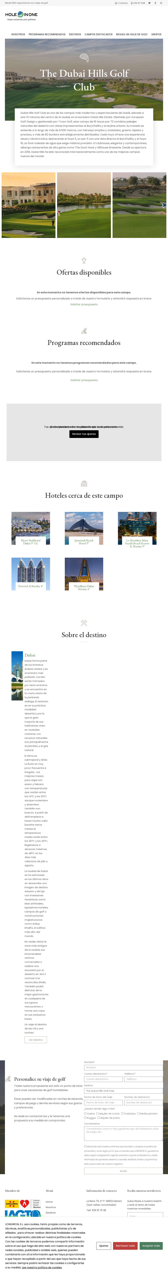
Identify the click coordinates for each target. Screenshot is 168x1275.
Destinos (75, 34)
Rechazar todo (125, 1246)
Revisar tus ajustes (84, 434)
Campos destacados (99, 34)
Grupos (156, 34)
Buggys (91, 1118)
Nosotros (18, 34)
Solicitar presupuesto (84, 304)
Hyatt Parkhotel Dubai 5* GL (30, 541)
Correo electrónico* (95, 1073)
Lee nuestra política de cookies (42, 1267)
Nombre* (89, 1062)
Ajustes (103, 1246)
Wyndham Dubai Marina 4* (84, 587)
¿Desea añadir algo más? (99, 1108)
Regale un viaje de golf (132, 34)
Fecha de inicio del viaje (98, 1097)
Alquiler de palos (110, 1118)
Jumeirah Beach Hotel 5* (84, 541)
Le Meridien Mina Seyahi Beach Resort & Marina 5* (137, 543)
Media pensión (149, 1113)
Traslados (130, 1113)
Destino (88, 1085)
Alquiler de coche (109, 1113)
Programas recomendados (47, 34)
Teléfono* (130, 1073)
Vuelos (91, 1113)
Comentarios (92, 1123)
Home (49, 1202)
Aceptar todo (151, 1246)
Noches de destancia (137, 1097)
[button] (5, 205)
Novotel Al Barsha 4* (30, 586)
